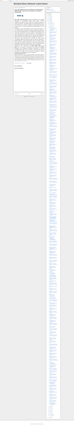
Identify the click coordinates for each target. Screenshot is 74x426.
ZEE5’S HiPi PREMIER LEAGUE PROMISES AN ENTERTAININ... (52, 217)
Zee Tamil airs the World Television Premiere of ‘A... (53, 72)
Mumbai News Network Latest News (31, 4)
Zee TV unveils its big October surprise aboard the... (52, 185)
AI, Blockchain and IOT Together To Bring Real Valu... (53, 93)
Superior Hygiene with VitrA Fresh (52, 281)
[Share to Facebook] (29, 63)
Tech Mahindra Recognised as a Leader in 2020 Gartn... (53, 363)
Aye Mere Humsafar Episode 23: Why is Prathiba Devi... (52, 139)
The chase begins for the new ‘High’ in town (53, 303)
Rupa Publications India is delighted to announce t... (53, 126)
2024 (49, 16)
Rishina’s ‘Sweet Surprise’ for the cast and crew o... (53, 223)
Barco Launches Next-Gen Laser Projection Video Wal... (52, 110)
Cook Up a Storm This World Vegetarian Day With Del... (53, 99)
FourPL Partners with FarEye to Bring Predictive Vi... (52, 142)
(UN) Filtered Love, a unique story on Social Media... (53, 289)
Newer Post (16, 93)
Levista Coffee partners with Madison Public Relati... (52, 386)
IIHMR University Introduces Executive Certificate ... (52, 270)
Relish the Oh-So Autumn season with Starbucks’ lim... (53, 242)
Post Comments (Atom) (31, 96)
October (50, 26)
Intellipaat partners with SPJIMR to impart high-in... (53, 258)
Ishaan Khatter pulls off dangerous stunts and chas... (53, 173)
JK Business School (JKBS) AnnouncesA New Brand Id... (52, 252)
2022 (49, 19)
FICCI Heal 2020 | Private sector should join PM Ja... (53, 164)
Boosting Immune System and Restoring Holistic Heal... (53, 190)
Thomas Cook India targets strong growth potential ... (52, 45)
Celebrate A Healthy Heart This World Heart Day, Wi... (53, 324)
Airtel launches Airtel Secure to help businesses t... (52, 66)
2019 (49, 417)
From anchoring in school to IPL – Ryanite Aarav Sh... (53, 300)
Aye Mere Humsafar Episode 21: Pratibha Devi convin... (52, 395)
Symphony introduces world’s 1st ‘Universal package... (52, 151)
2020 (49, 22)
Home (29, 93)
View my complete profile (51, 10)
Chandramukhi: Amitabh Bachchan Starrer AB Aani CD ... (53, 279)
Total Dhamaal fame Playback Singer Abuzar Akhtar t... (53, 357)
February (50, 414)
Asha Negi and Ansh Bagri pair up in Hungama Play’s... (53, 261)
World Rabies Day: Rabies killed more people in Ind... (53, 292)
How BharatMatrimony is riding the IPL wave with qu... (53, 230)
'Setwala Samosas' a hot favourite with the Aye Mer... (53, 377)
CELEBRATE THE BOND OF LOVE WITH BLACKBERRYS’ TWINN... (53, 117)
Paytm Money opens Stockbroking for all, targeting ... (52, 321)
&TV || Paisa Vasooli (52, 161)
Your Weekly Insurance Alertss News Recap (52, 401)
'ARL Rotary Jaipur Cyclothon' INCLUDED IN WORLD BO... (53, 403)
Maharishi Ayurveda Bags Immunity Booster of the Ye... (53, 345)
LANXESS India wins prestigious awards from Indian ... (52, 315)
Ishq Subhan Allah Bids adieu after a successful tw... (53, 102)
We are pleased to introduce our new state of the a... (53, 392)
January (50, 415)
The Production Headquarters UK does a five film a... (53, 167)
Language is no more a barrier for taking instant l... (53, 255)
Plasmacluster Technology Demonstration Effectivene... (53, 69)
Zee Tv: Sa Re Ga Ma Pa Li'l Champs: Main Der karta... (53, 329)
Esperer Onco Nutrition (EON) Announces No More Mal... (53, 35)
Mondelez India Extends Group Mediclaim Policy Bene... (53, 284)
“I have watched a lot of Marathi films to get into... (52, 154)
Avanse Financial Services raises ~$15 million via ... (53, 245)
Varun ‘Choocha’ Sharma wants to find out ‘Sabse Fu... (53, 360)
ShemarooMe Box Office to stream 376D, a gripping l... (53, 132)
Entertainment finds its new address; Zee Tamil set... (53, 107)
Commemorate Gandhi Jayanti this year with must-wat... (52, 87)
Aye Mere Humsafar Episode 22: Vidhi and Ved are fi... (53, 209)
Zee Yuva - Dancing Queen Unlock (52, 327)
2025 (49, 15)
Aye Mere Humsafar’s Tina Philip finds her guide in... (52, 135)
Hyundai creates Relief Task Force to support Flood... (53, 234)
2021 (49, 20)
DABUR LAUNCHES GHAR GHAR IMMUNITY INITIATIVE (53, 220)
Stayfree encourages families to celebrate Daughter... (52, 63)
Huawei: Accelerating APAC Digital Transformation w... (52, 383)
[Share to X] (28, 63)
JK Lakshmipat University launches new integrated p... (53, 29)
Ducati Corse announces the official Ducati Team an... (53, 83)
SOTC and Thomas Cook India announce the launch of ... (53, 389)
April (50, 411)
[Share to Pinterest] (30, 63)
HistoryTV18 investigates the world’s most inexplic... (53, 351)
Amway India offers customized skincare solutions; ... (52, 366)
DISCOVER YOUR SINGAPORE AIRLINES (53, 194)
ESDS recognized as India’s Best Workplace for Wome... (53, 123)
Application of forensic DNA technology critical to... (53, 264)
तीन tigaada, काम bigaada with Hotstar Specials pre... (53, 54)
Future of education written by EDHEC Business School (52, 148)
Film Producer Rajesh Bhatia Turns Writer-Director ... (52, 339)
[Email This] (27, 63)
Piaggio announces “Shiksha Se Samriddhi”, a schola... (53, 90)
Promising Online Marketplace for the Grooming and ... (52, 48)
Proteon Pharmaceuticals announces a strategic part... (53, 197)
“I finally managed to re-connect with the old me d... (53, 182)
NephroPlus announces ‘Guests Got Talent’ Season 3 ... (52, 57)
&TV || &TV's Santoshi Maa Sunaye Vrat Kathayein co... (52, 38)
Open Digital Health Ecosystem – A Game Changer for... (52, 80)
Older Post (42, 93)
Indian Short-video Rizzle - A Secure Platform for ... (53, 77)
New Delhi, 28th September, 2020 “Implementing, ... (52, 273)
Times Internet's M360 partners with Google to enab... (53, 318)
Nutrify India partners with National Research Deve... (53, 145)
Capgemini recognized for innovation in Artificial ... (53, 369)
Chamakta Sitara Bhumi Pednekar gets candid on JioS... (53, 214)
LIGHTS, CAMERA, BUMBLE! (52, 212)
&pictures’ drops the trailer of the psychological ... (53, 380)
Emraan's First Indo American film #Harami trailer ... (53, 371)
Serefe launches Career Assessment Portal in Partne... (53, 60)
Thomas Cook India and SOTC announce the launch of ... (53, 398)
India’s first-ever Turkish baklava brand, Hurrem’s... (53, 170)
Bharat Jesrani (50, 9)
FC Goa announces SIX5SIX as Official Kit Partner (53, 200)
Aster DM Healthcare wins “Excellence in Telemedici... (53, 51)
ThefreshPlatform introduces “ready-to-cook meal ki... (52, 120)
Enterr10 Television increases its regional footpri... (52, 206)
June (50, 408)
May (50, 410)
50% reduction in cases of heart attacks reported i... (53, 335)
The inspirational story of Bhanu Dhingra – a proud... (53, 354)
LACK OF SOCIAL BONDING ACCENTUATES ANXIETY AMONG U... (53, 238)
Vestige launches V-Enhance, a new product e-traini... (52, 295)
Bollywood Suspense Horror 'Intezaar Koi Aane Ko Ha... (52, 203)
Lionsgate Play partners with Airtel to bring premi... (52, 176)
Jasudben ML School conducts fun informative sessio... (52, 113)
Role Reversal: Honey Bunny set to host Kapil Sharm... (53, 312)
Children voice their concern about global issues (52, 374)
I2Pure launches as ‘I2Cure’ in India (52, 157)
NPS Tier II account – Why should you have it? (53, 75)
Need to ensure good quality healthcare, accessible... (52, 129)
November (51, 24)
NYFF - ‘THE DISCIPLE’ (53, 192)
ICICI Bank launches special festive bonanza (53, 105)
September (51, 27)
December (51, 23)
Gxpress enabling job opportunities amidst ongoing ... (52, 348)
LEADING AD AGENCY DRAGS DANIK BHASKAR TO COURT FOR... (53, 227)
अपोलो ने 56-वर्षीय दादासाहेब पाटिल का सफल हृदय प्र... (52, 276)
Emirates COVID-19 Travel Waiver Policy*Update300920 (53, 96)
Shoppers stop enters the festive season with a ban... (53, 32)
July (50, 407)
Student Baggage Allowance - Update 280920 (52, 267)
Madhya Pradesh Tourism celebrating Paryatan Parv (53, 42)
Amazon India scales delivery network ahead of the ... (53, 306)
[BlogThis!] (27, 63)
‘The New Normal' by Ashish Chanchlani (52, 298)
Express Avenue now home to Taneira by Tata (52, 342)
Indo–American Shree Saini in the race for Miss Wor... (52, 332)
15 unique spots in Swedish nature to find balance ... (53, 309)
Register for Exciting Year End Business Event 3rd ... (53, 179)
